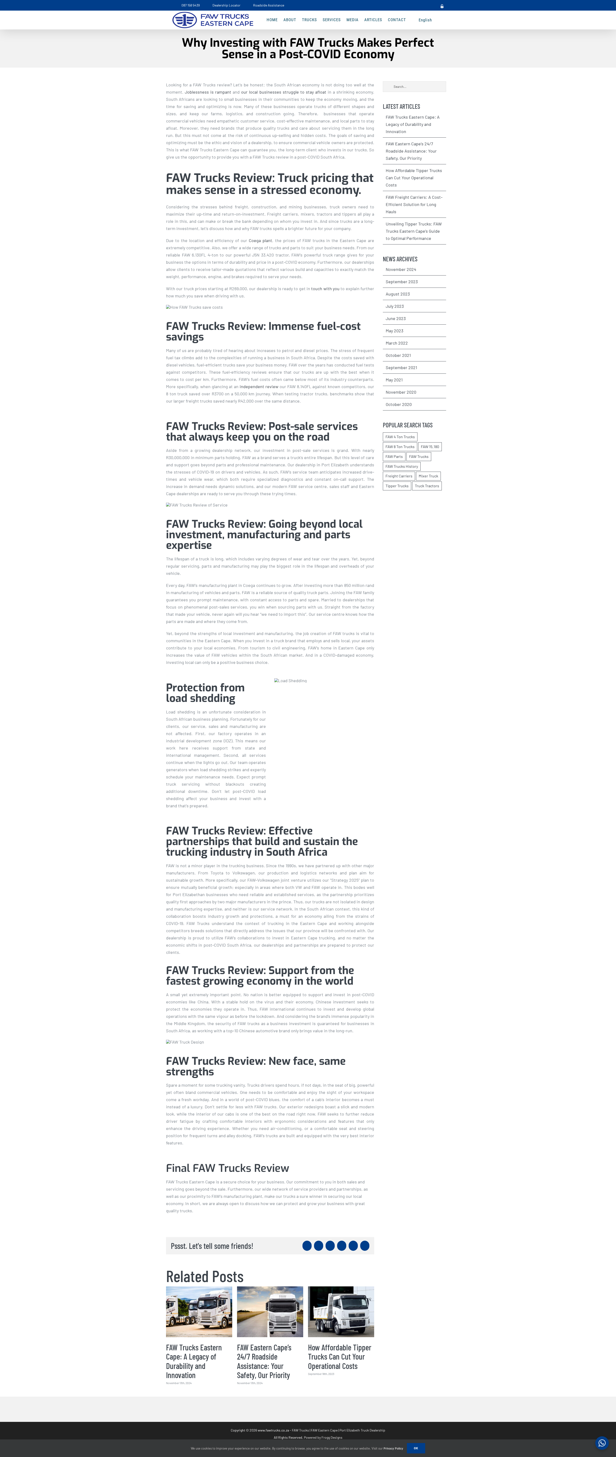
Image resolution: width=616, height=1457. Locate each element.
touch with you (325, 288)
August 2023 (398, 293)
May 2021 (394, 379)
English (425, 20)
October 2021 (398, 355)
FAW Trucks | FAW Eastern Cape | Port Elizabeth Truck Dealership (338, 1430)
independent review (259, 386)
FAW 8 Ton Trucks (400, 446)
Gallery (199, 1312)
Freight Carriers (398, 476)
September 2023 (402, 281)
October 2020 (399, 404)
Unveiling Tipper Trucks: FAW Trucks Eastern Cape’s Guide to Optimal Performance (414, 231)
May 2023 (394, 330)
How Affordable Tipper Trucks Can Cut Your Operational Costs (339, 1356)
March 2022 (397, 343)
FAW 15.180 (430, 446)
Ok (416, 1448)
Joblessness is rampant (208, 92)
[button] (439, 20)
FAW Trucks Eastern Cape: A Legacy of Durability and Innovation (194, 1361)
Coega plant (260, 240)
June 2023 (396, 318)
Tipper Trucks (397, 485)
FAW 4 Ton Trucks (400, 436)
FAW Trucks (419, 456)
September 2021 (401, 367)
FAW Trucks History (401, 466)
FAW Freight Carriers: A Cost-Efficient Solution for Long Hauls (414, 204)
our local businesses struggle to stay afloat (283, 92)
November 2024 (401, 269)
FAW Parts (394, 456)
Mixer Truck (428, 476)
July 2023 (395, 306)
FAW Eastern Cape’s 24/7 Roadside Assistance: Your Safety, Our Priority (264, 1361)
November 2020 (401, 392)
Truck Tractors (427, 485)
